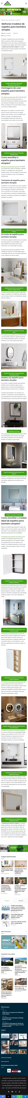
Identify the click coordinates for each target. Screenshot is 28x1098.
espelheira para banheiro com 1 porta (12, 585)
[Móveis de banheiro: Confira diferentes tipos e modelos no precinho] (7, 984)
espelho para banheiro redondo (10, 292)
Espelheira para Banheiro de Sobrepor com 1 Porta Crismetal (14, 630)
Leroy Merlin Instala (17, 831)
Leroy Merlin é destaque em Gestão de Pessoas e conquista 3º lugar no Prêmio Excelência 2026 (21, 970)
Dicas (7, 20)
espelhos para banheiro (9, 97)
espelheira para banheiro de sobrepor (12, 536)
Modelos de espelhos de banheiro (10, 166)
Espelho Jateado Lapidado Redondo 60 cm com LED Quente (14, 727)
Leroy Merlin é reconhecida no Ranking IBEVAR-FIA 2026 (6, 970)
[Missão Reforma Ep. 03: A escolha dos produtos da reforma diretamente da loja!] (14, 1051)
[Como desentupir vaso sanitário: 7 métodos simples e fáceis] (6, 917)
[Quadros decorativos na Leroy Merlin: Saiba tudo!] (7, 863)
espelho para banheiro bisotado (15, 476)
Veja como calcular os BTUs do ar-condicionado (18, 922)
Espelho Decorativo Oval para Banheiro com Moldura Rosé (14, 374)
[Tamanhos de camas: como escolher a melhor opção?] (5, 1044)
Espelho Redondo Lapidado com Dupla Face (14, 331)
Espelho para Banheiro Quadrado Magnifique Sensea (14, 773)
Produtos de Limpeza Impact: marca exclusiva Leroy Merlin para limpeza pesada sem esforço (18, 908)
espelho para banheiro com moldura (12, 776)
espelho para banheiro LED (11, 433)
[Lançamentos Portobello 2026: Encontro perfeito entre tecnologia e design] (7, 880)
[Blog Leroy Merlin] (7, 3)
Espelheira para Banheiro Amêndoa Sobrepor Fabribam (14, 581)
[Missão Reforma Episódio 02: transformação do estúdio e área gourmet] (23, 1051)
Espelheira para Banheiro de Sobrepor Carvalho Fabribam (14, 678)
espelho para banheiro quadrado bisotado (13, 730)
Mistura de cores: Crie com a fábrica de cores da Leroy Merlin (21, 988)
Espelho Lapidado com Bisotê (14, 515)
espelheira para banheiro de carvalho (12, 633)
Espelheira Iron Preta (14, 431)
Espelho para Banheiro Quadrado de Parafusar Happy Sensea (14, 288)
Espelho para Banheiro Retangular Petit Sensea (14, 230)
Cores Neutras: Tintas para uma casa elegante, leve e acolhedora (21, 871)
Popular (7, 900)
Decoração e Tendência (14, 20)
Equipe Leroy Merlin (7, 33)
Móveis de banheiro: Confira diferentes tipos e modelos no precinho (6, 994)
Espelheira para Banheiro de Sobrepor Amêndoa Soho (14, 153)
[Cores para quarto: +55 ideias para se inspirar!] (23, 1043)
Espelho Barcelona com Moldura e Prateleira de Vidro (14, 819)
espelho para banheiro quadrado (11, 249)
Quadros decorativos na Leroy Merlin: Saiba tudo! (7, 870)
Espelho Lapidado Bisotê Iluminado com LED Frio (14, 473)
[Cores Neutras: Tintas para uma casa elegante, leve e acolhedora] (21, 863)
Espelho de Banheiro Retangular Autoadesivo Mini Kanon (14, 84)
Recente (21, 900)
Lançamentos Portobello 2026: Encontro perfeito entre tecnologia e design (6, 888)
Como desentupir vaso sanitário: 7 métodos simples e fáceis (17, 916)
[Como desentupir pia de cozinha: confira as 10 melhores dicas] (14, 1042)
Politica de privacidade (6, 1057)
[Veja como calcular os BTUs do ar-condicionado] (6, 924)
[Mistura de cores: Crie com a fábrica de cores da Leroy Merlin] (21, 981)
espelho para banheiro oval (11, 334)
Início (3, 20)
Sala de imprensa (5, 1061)
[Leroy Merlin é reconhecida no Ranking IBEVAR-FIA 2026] (7, 962)
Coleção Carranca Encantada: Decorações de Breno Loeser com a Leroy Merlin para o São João (21, 889)
